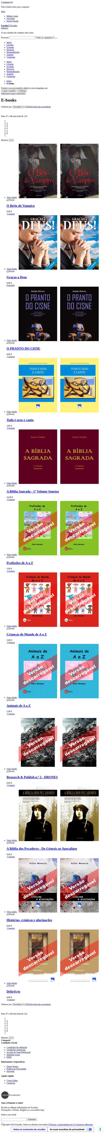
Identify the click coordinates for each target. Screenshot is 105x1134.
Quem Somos (12, 1066)
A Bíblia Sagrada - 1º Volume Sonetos (33, 491)
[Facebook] (1, 1122)
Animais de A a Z (19, 705)
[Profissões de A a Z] (58, 554)
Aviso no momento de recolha (29, 1129)
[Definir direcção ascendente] (38, 107)
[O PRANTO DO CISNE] (58, 340)
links (3, 11)
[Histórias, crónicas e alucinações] (58, 912)
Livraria (10, 45)
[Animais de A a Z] (58, 697)
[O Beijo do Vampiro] (58, 197)
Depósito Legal (13, 1055)
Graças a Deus (17, 277)
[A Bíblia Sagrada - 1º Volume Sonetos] (58, 483)
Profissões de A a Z (20, 563)
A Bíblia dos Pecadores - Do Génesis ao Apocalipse (42, 848)
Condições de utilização (17, 1047)
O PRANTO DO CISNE (23, 348)
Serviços (10, 50)
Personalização (13, 52)
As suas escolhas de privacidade (67, 1129)
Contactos (11, 57)
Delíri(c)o (13, 991)
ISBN (9, 1057)
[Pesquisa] (56, 38)
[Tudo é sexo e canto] (58, 412)
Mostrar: (4, 140)
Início (9, 81)
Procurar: (5, 37)
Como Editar (12, 1080)
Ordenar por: (6, 107)
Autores (10, 54)
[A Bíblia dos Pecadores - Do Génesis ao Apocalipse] (58, 840)
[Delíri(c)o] (58, 983)
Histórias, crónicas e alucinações (29, 920)
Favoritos (11, 18)
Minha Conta (12, 16)
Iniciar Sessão (12, 21)
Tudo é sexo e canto (20, 420)
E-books (10, 47)
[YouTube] (3, 1122)
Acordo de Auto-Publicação (19, 1052)
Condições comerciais (16, 1050)
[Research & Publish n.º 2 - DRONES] (58, 769)
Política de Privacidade (16, 1069)
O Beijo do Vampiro (21, 205)
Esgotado (11, 285)
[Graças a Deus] (58, 269)
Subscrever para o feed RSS (13, 93)
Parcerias (10, 1071)
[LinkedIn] (2, 1122)
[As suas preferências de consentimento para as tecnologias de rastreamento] (100, 1129)
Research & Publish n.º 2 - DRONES (32, 777)
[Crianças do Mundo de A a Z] (58, 626)
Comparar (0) (7, 2)
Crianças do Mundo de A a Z (27, 634)
